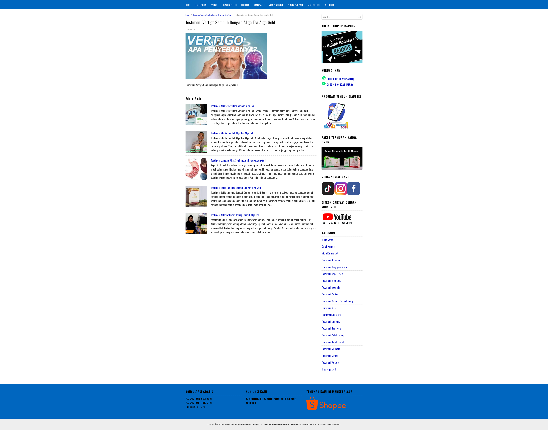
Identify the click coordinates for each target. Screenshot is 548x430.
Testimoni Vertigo (330, 362)
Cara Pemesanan (276, 4)
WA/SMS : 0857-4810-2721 (199, 402)
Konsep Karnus (314, 4)
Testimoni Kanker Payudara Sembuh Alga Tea (232, 106)
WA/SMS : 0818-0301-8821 (199, 398)
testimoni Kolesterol (331, 315)
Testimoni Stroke (330, 356)
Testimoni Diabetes (331, 260)
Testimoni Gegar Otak (332, 274)
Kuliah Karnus (328, 246)
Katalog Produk (230, 4)
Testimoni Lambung (331, 321)
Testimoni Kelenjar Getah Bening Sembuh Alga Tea (235, 215)
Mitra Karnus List (330, 253)
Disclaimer (329, 4)
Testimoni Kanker (330, 294)
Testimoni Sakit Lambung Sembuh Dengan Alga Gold (236, 188)
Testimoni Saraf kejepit (333, 342)
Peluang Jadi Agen (295, 4)
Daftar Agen (259, 4)
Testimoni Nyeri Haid (331, 328)
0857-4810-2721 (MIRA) (340, 84)
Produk (214, 4)
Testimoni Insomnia (331, 287)
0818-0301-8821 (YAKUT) (340, 79)
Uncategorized (329, 369)
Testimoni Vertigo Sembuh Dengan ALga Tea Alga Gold (212, 15)
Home (188, 4)
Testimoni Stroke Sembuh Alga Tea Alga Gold (232, 133)
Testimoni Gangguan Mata (334, 267)
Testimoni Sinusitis (331, 349)
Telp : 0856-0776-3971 (196, 407)
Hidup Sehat (327, 240)
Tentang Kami (200, 4)
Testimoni (245, 4)
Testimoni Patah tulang (333, 335)
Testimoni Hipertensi (332, 280)
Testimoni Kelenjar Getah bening (337, 301)
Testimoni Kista (329, 308)
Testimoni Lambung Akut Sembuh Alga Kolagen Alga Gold (238, 160)
